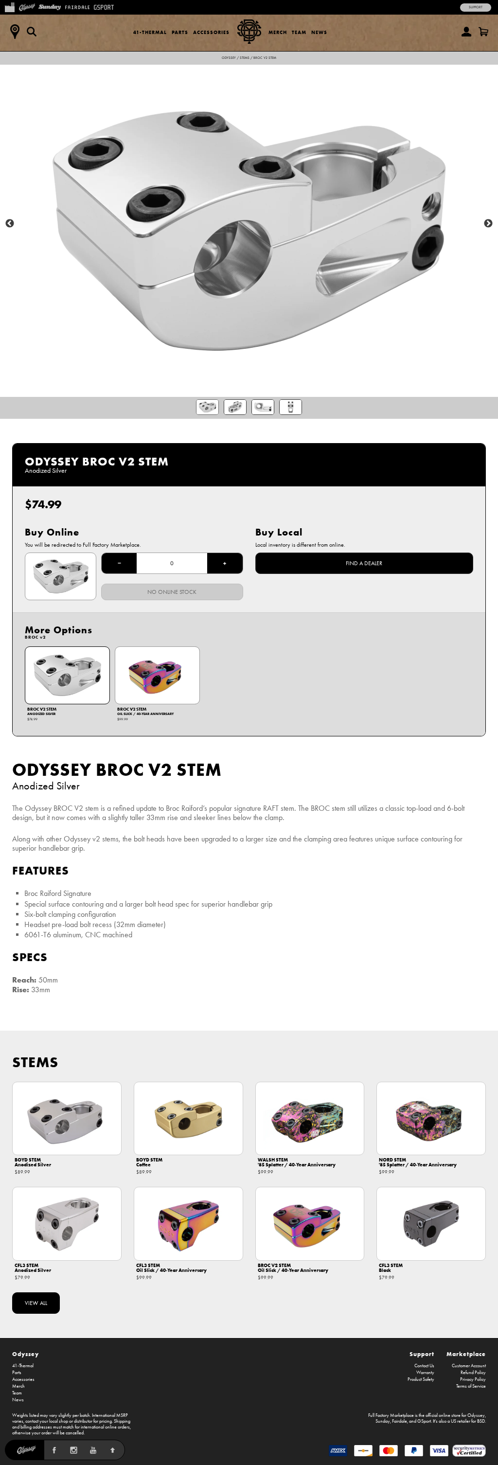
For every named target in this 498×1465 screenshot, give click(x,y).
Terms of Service (471, 1386)
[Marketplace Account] (466, 31)
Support (475, 7)
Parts (180, 32)
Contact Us (424, 1366)
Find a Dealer (364, 563)
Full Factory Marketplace (391, 1415)
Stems (244, 58)
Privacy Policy (473, 1379)
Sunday (382, 1421)
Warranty (425, 1373)
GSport (424, 1421)
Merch (277, 32)
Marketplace (466, 1354)
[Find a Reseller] (14, 31)
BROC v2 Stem (264, 58)
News (319, 32)
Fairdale (399, 1421)
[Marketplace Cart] (483, 31)
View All (36, 1303)
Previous (9, 223)
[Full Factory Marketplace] (9, 6)
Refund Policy (473, 1373)
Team (299, 32)
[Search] (31, 31)
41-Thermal (150, 32)
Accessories (211, 32)
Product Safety (421, 1379)
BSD (481, 1421)
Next (488, 223)
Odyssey (229, 58)
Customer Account (469, 1366)
